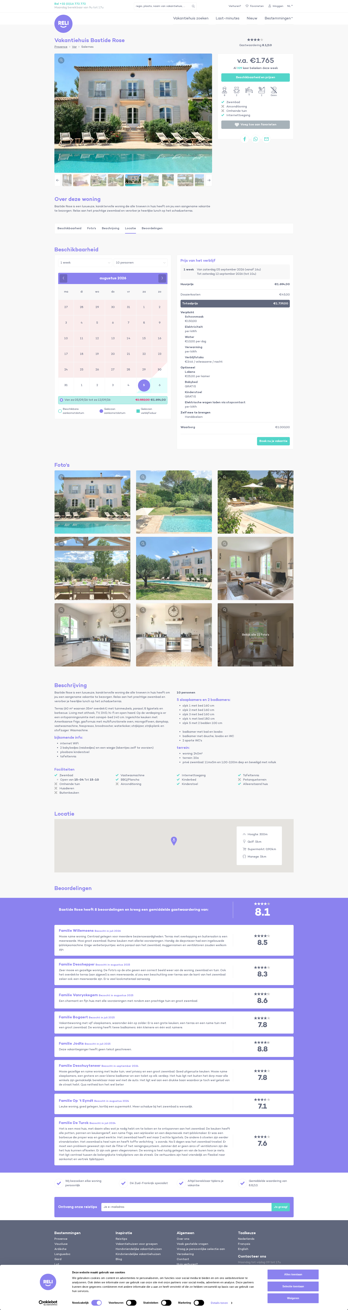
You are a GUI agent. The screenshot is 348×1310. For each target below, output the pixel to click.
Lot (56, 1264)
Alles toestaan (293, 1274)
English (243, 1249)
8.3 (262, 975)
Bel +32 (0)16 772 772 (70, 4)
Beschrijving (110, 228)
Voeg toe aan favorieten (258, 125)
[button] (290, 6)
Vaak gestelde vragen (192, 1244)
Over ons (183, 1239)
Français (244, 1244)
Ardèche (60, 1249)
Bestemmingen (278, 18)
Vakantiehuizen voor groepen (137, 1244)
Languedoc (62, 1254)
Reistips (121, 1239)
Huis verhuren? (187, 1264)
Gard (57, 1259)
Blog (119, 1259)
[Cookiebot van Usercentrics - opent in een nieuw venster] (48, 1303)
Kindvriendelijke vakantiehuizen (138, 1254)
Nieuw (252, 18)
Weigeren (293, 1298)
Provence (60, 1239)
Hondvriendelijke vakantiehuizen (139, 1249)
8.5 (262, 943)
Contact (183, 1259)
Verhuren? (235, 6)
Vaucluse (61, 1244)
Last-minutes (227, 18)
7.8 (262, 1025)
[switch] (131, 1303)
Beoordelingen (152, 228)
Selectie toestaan (293, 1286)
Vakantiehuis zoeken (190, 18)
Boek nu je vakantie (273, 441)
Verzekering (185, 1254)
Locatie (130, 228)
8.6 (262, 1001)
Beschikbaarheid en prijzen (255, 77)
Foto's (91, 228)
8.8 (262, 1049)
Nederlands (246, 1239)
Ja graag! (280, 1207)
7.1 (262, 1107)
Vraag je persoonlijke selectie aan (201, 1249)
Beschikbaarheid (69, 228)
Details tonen (219, 1302)
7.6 (262, 1144)
